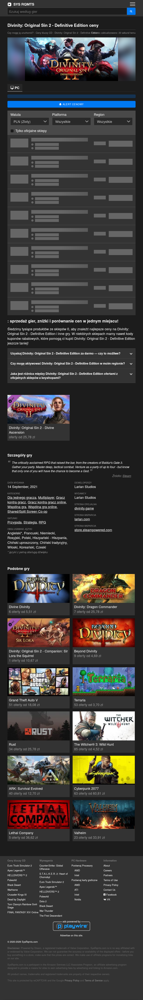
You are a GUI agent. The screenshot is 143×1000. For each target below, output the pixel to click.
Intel (76, 875)
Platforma (59, 114)
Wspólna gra (16, 506)
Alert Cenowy (73, 104)
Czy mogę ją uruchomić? (20, 4)
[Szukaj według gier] (131, 11)
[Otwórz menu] (132, 4)
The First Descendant (50, 915)
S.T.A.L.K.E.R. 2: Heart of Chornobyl (53, 875)
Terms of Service (94, 980)
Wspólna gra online (42, 506)
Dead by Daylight (16, 899)
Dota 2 (43, 901)
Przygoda (14, 522)
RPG (42, 522)
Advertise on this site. (71, 935)
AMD (77, 870)
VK (108, 899)
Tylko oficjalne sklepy (31, 130)
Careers (108, 870)
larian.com (82, 518)
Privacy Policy (111, 885)
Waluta (15, 114)
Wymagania (46, 860)
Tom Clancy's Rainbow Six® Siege (22, 905)
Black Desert (14, 885)
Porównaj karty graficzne (84, 880)
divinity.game (84, 508)
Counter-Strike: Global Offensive (51, 867)
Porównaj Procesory (82, 865)
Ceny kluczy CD (44, 32)
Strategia (30, 522)
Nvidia (77, 899)
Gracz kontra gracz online (47, 502)
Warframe (12, 889)
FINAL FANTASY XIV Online (22, 912)
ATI (76, 889)
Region (99, 114)
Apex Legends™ (16, 870)
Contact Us (109, 889)
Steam (127, 476)
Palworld (12, 880)
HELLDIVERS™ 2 (17, 875)
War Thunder (46, 910)
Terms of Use (111, 880)
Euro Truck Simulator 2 (19, 865)
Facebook (111, 894)
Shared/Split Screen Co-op (27, 511)
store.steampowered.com (93, 529)
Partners (108, 875)
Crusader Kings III (17, 894)
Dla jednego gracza (21, 497)
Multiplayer (46, 497)
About (107, 865)
